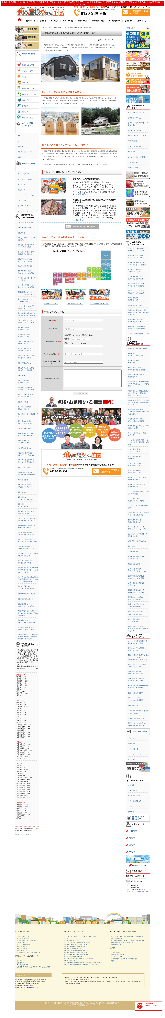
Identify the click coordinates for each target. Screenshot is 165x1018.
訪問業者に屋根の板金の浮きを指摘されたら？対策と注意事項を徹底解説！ (138, 312)
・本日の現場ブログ (21, 965)
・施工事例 (18, 961)
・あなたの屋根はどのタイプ (118, 938)
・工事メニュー (69, 938)
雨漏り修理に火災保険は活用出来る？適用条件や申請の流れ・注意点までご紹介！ (138, 393)
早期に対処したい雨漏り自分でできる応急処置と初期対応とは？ (138, 628)
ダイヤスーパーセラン (135, 738)
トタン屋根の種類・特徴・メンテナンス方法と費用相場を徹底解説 (138, 442)
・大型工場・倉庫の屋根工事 (73, 956)
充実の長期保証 (133, 162)
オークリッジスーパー (25, 206)
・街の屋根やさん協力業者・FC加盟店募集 (123, 959)
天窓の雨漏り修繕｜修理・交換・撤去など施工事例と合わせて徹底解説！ (28, 613)
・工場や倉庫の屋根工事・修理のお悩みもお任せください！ (83, 962)
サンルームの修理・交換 (136, 718)
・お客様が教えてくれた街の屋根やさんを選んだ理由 (32, 967)
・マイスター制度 (21, 948)
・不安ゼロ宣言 (20, 942)
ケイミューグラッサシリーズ (27, 211)
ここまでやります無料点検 (137, 157)
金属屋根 (21, 146)
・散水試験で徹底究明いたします (75, 946)
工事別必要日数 (133, 551)
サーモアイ (131, 743)
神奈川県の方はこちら (75, 304)
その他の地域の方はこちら (99, 304)
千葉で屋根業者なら (134, 801)
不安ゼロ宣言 (132, 141)
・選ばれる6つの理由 (22, 938)
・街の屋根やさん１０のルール (25, 940)
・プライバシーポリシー (117, 957)
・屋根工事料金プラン (71, 940)
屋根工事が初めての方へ (136, 112)
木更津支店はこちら (142, 892)
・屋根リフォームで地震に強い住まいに (77, 952)
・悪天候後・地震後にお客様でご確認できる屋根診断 (126, 940)
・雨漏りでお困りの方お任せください (76, 944)
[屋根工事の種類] (22, 59)
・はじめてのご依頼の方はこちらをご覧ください (80, 936)
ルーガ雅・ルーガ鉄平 (25, 179)
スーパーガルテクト (24, 174)
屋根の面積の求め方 (24, 363)
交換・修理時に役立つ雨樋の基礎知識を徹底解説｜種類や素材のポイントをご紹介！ (28, 637)
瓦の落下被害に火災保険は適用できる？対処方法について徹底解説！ (138, 384)
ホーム (43, 27)
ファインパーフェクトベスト (137, 754)
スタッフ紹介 (132, 790)
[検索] (148, 28)
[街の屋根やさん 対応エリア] (148, 820)
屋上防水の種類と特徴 (25, 266)
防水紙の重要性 (23, 480)
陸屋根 (20, 157)
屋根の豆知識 (22, 492)
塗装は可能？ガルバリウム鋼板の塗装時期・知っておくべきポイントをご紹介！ (28, 570)
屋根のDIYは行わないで (25, 599)
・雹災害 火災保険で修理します (75, 950)
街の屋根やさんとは (134, 118)
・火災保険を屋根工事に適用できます (76, 954)
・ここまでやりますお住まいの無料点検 (77, 942)
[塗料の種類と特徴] (148, 733)
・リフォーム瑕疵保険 (22, 944)
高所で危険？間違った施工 (26, 594)
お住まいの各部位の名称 (26, 222)
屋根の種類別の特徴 (24, 227)
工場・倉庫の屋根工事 (135, 693)
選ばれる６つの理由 (134, 130)
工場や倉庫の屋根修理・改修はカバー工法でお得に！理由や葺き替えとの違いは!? (138, 657)
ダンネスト (131, 759)
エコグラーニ (22, 184)
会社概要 (131, 785)
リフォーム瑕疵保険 (134, 146)
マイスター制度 (133, 168)
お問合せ (131, 812)
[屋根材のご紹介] (22, 169)
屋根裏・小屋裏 (23, 402)
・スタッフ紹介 (114, 953)
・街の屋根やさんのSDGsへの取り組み (27, 952)
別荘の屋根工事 (133, 705)
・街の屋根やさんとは (22, 936)
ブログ (50, 27)
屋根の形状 (21, 375)
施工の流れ (131, 152)
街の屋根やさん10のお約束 (137, 135)
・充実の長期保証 (21, 946)
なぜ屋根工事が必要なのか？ (137, 348)
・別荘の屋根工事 (69, 960)
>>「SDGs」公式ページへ (23, 834)
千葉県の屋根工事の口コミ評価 (138, 333)
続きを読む (82, 194)
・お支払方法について (22, 950)
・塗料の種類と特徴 (116, 944)
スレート (21, 136)
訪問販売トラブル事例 (135, 305)
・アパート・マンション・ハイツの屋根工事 (78, 958)
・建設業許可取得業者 (116, 955)
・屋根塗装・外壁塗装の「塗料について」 (123, 942)
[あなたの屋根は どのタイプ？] (17, 131)
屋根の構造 (21, 233)
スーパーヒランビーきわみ (26, 195)
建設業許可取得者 (134, 796)
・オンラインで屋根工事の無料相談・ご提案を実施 (126, 936)
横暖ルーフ (21, 190)
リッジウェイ (22, 200)
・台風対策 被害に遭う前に (73, 948)
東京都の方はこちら (51, 304)
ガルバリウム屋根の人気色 (137, 541)
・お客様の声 (19, 963)
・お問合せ (113, 961)
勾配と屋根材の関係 (24, 428)
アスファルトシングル (25, 152)
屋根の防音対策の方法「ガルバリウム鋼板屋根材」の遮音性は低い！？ (138, 412)
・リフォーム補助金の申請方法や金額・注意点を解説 (81, 964)
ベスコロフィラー (134, 749)
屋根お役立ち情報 (134, 564)
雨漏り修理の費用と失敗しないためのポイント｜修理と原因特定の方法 (138, 402)
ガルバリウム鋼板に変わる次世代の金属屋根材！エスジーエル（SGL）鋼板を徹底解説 (28, 579)
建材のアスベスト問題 (25, 467)
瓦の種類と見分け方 (24, 448)
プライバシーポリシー (135, 806)
